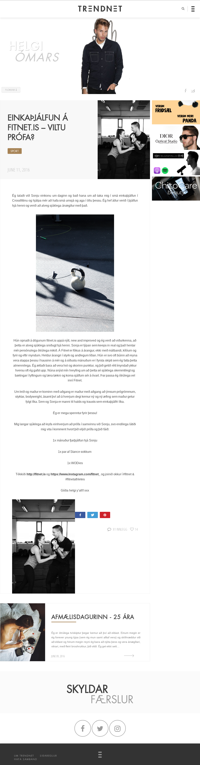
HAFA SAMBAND (25, 759)
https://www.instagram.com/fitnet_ (75, 474)
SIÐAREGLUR (48, 755)
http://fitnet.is (36, 474)
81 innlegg (120, 529)
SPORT (15, 151)
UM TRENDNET (24, 755)
